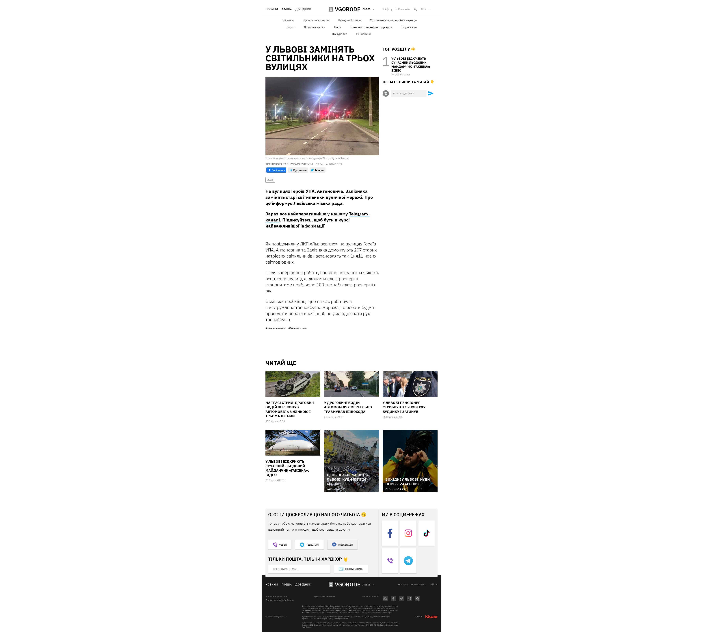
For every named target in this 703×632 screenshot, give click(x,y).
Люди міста (409, 27)
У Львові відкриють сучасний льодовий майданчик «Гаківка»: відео (410, 64)
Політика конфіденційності (279, 600)
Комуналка (339, 34)
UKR (423, 9)
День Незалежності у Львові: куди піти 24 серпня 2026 (348, 479)
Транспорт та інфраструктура (371, 27)
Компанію (404, 9)
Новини (271, 9)
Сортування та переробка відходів (393, 20)
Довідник (303, 9)
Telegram (312, 544)
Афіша (287, 9)
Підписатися (354, 569)
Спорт (291, 27)
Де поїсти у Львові (316, 20)
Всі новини (363, 34)
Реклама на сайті (370, 597)
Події (337, 27)
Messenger (345, 544)
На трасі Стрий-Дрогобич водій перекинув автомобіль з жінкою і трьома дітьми (289, 409)
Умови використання (276, 597)
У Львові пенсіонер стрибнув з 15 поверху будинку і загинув (404, 407)
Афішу (388, 9)
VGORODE (347, 584)
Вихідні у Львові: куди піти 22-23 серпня (407, 481)
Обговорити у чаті (297, 328)
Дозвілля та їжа (314, 27)
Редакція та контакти (324, 597)
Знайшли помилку (275, 328)
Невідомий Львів (349, 20)
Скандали (288, 20)
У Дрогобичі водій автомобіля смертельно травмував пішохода (348, 407)
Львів (366, 584)
